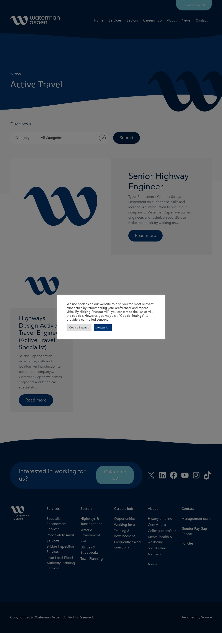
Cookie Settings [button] (79, 328)
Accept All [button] (102, 328)
